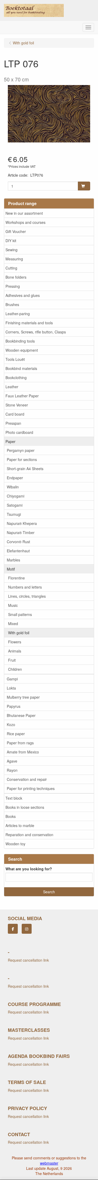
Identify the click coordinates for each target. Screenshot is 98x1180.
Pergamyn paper (20, 450)
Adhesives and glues (22, 295)
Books (10, 816)
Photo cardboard (19, 432)
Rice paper (16, 733)
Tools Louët (15, 359)
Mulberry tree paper (23, 697)
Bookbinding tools (20, 341)
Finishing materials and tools (29, 322)
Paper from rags (20, 742)
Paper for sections (22, 459)
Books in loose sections (24, 807)
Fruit (12, 660)
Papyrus (13, 706)
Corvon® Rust (18, 541)
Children (15, 669)
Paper (10, 441)
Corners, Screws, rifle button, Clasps (35, 331)
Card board (14, 414)
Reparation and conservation (29, 834)
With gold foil (18, 632)
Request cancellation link (28, 960)
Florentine (16, 577)
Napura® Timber (20, 532)
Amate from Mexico (23, 751)
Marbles (13, 559)
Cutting (11, 268)
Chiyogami (15, 496)
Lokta (11, 688)
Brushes (12, 304)
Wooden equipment (21, 350)
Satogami (14, 505)
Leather (11, 386)
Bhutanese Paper (21, 715)
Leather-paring (17, 313)
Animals (14, 651)
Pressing (12, 286)
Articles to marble (19, 825)
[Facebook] (13, 929)
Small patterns (20, 614)
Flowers (14, 641)
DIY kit (10, 240)
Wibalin (13, 486)
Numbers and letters (25, 587)
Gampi (12, 678)
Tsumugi (14, 514)
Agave (12, 761)
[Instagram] (27, 929)
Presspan (13, 423)
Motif (11, 569)
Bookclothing (16, 377)
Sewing (11, 249)
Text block (13, 798)
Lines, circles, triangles (27, 596)
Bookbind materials (21, 368)
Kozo (11, 724)
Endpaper (15, 477)
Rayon (12, 770)
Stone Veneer (16, 405)
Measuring (14, 258)
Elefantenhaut (18, 550)
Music (13, 605)
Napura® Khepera (22, 523)
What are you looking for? (28, 868)
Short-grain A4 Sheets (25, 468)
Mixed (13, 623)
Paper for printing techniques (31, 788)
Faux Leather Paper (22, 395)
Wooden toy (15, 843)
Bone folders (15, 277)
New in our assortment (24, 213)
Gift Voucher (15, 231)
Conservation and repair (27, 779)
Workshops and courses (25, 222)
